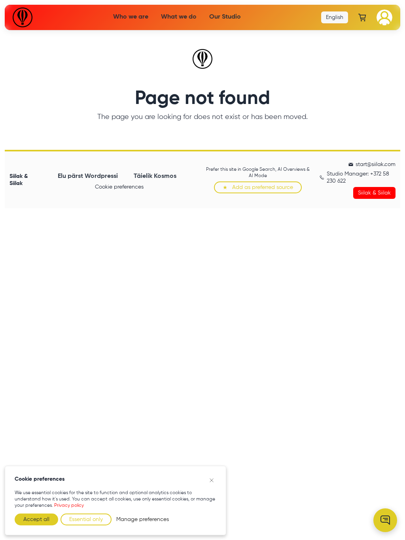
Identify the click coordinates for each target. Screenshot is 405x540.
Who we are (130, 17)
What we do (179, 17)
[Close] (211, 480)
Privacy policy (69, 505)
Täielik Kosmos (155, 176)
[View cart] (362, 17)
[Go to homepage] (22, 17)
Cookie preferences (119, 187)
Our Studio (225, 17)
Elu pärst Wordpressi (88, 176)
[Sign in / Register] (384, 17)
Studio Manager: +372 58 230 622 (358, 177)
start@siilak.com (376, 164)
